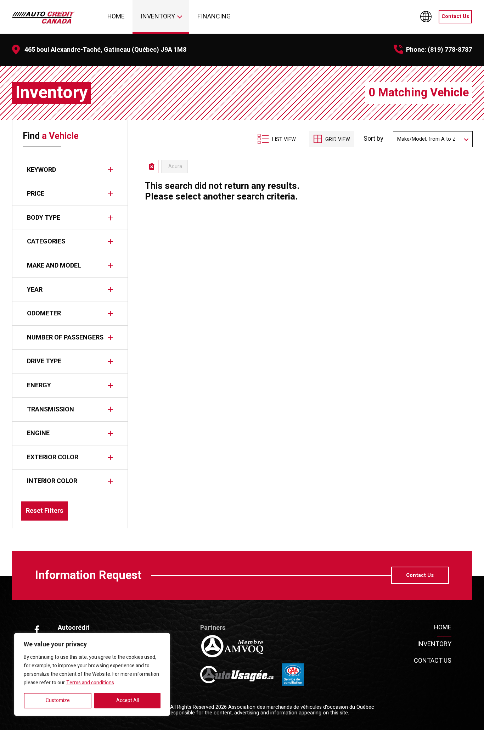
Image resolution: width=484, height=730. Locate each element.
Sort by (373, 139)
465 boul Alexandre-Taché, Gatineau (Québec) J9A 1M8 (105, 50)
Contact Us (455, 16)
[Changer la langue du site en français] (426, 16)
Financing (214, 16)
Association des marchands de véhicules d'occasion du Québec (301, 707)
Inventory (158, 16)
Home (116, 16)
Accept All (127, 700)
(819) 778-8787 (450, 50)
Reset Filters (44, 511)
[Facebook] (36, 629)
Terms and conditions (90, 682)
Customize (58, 700)
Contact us (432, 661)
